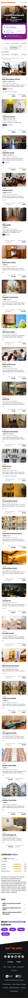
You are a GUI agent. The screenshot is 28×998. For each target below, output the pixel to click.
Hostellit (9, 966)
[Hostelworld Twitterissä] (9, 956)
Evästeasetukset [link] (14, 991)
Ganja (12, 929)
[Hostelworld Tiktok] (22, 956)
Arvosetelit (5, 987)
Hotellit (14, 966)
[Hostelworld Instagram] (12, 956)
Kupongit (23, 984)
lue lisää (9, 59)
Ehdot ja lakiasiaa (16, 984)
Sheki (4, 929)
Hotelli (4, 763)
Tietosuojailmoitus (6, 984)
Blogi (5, 966)
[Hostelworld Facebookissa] (5, 956)
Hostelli (4, 77)
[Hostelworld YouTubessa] (16, 956)
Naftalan (5, 934)
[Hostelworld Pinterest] (19, 956)
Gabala (21, 929)
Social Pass (14, 970)
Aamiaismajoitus (20, 966)
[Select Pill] (22, 2)
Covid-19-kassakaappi (12, 91)
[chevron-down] (16, 860)
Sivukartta (23, 987)
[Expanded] (3, 43)
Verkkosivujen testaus (14, 987)
